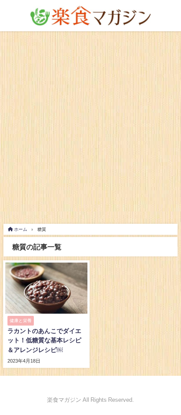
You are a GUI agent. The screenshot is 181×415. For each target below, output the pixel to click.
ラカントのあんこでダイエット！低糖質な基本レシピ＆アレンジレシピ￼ (44, 340)
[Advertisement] (90, 126)
